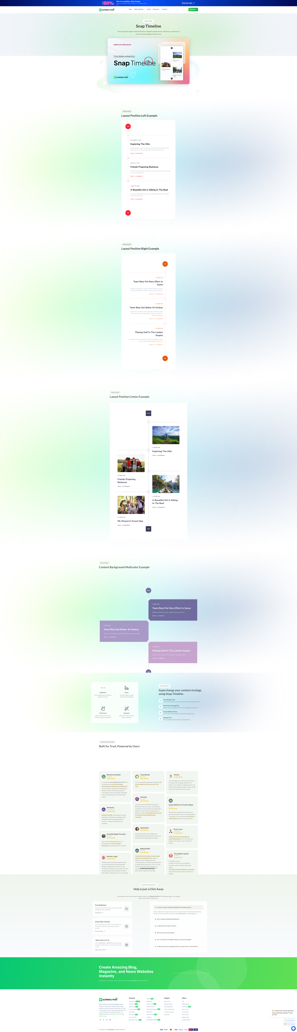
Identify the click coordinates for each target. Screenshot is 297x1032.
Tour (132, 153)
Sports (151, 294)
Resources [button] (156, 9)
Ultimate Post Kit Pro (116, 1014)
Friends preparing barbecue (144, 166)
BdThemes (111, 1029)
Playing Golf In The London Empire (171, 636)
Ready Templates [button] (138, 9)
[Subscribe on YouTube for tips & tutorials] (106, 1020)
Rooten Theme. (103, 1016)
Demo (130, 9)
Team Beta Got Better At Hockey (146, 307)
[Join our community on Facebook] (100, 1020)
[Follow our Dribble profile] (110, 1020)
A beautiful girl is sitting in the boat (149, 189)
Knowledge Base (171, 913)
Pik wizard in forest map (130, 521)
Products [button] (164, 9)
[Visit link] (119, 908)
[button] (148, 61)
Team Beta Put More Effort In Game (171, 593)
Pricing (149, 9)
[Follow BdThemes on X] (103, 1020)
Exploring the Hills (140, 144)
